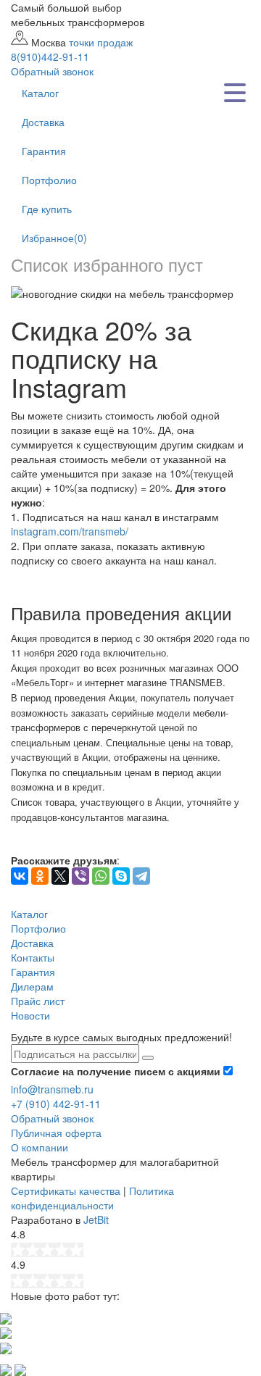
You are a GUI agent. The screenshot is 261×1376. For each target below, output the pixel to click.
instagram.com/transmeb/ (69, 531)
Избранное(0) (54, 237)
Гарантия (44, 150)
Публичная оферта (56, 1132)
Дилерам (32, 986)
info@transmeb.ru (52, 1089)
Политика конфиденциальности (92, 1197)
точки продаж (101, 42)
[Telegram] (141, 876)
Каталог (40, 93)
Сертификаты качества (65, 1190)
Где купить (47, 208)
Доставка (43, 121)
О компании (39, 1147)
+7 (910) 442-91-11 (56, 1103)
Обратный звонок (52, 1118)
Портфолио (49, 179)
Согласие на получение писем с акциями (117, 1071)
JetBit (96, 1219)
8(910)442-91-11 (50, 56)
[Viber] (80, 876)
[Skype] (121, 876)
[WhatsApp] (100, 876)
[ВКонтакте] (19, 876)
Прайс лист (38, 1000)
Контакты (32, 957)
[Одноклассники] (40, 876)
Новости (30, 1015)
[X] (60, 876)
